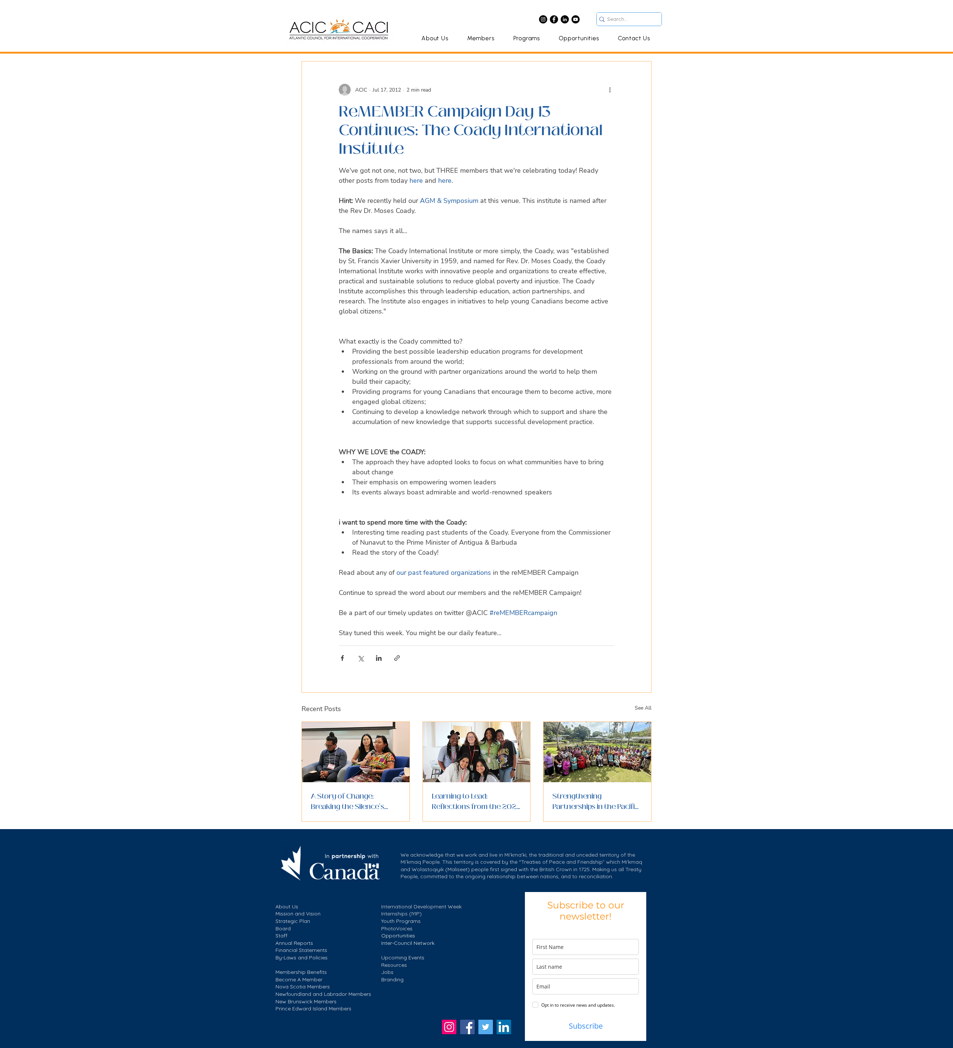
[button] (526, 38)
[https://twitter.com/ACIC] (485, 1027)
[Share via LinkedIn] (378, 658)
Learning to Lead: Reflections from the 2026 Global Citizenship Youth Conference (476, 801)
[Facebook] (554, 19)
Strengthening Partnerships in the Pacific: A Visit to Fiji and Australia (596, 801)
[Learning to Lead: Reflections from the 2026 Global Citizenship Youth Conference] (476, 752)
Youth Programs (401, 921)
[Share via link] (397, 658)
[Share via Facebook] (342, 658)
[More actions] (609, 89)
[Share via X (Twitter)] (360, 658)
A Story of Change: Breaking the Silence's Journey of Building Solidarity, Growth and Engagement (348, 801)
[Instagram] (543, 19)
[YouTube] (575, 19)
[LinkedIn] (565, 19)
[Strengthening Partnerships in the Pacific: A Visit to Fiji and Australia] (597, 752)
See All (643, 707)
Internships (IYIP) (401, 913)
